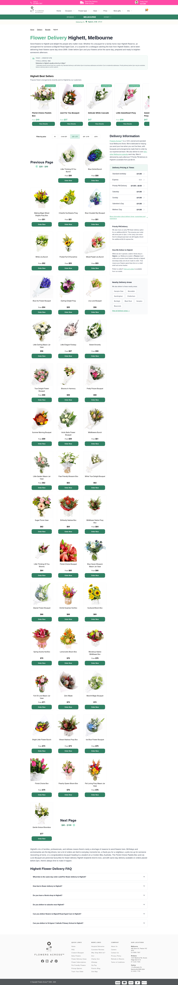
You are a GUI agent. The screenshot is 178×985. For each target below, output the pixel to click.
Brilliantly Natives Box (68, 520)
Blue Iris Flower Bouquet (42, 301)
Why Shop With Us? (98, 952)
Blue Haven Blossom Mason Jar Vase (95, 565)
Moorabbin (131, 291)
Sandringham (118, 296)
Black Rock (128, 301)
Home (59, 11)
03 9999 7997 (135, 952)
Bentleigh (117, 301)
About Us (114, 946)
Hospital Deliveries (97, 946)
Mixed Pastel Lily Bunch (95, 257)
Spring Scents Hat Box (41, 652)
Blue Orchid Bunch (95, 169)
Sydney (106, 17)
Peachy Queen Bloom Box (68, 783)
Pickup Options (76, 968)
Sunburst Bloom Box (94, 608)
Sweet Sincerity (95, 344)
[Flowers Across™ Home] (37, 9)
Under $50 (64, 136)
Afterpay (94, 962)
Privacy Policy (116, 956)
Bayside (47, 30)
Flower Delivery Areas (79, 959)
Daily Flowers (76, 956)
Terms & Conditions (118, 962)
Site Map (94, 971)
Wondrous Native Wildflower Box (95, 653)
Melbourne (90, 17)
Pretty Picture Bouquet (95, 388)
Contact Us (115, 952)
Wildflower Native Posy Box (94, 521)
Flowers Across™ (116, 141)
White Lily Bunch (42, 257)
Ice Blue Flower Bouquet (95, 739)
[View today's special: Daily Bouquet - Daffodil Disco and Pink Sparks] (136, 2)
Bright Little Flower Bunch (41, 739)
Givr (92, 956)
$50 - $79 (75, 136)
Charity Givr (95, 959)
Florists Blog (95, 968)
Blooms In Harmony (68, 388)
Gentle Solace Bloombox (42, 827)
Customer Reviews (97, 949)
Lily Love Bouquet (95, 301)
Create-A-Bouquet (77, 952)
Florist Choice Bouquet (68, 564)
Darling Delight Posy (68, 301)
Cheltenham (131, 296)
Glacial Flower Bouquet (41, 608)
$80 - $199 (86, 136)
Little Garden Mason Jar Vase (41, 477)
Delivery (39, 30)
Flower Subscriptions (78, 962)
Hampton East (118, 291)
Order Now (68, 180)
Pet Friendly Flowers (78, 965)
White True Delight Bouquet (95, 476)
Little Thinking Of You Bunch (68, 170)
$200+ (96, 136)
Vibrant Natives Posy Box (68, 739)
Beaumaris (117, 306)
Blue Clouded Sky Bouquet (95, 213)
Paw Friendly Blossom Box (68, 476)
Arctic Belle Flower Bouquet (68, 433)
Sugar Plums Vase (42, 520)
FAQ (72, 949)
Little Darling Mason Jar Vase (41, 345)
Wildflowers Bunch (95, 432)
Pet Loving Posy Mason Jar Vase (95, 784)
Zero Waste (68, 695)
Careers (114, 949)
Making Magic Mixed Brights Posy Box (41, 214)
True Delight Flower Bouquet (42, 389)
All (55, 136)
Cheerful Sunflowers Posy (68, 213)
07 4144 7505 (135, 962)
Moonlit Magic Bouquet (95, 695)
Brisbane (70, 17)
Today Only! (144, 2)
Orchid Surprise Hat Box (68, 608)
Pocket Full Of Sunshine (68, 257)
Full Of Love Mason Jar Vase (41, 696)
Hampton (139, 301)
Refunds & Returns (117, 959)
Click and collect (129, 269)
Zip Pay (94, 965)
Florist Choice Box (42, 783)
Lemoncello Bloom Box (68, 652)
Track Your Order (77, 971)
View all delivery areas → (121, 311)
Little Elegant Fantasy (68, 344)
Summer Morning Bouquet (41, 432)
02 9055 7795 (135, 971)
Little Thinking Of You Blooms (42, 565)
